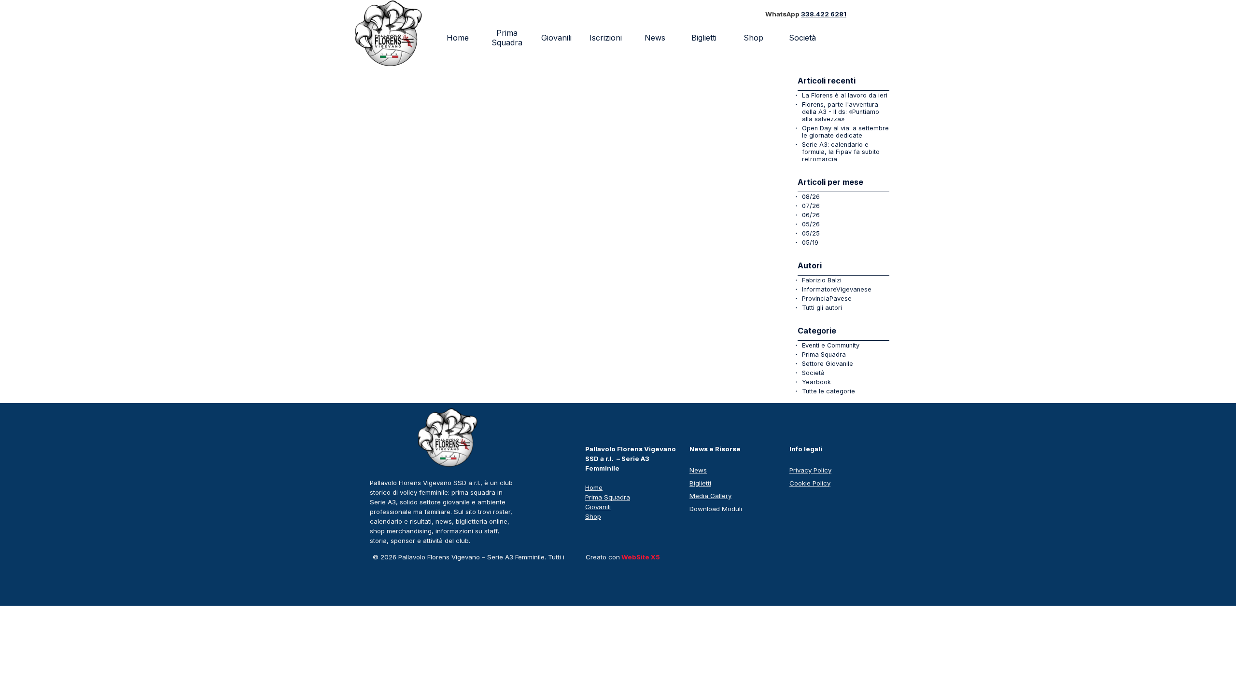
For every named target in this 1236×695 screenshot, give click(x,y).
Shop (753, 37)
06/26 (811, 215)
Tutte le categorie (828, 391)
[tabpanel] (818, 14)
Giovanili (556, 37)
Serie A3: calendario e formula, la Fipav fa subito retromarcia (841, 152)
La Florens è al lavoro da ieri (844, 95)
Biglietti (703, 37)
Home (458, 37)
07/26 (811, 205)
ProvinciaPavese (827, 298)
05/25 (811, 233)
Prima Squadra (507, 37)
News (655, 37)
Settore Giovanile (827, 363)
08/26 (811, 196)
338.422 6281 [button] (823, 14)
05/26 (811, 224)
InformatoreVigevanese (836, 289)
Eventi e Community (830, 345)
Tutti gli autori (822, 307)
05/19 (810, 242)
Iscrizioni (606, 37)
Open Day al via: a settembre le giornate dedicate (845, 132)
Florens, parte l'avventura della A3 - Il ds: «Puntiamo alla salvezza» (840, 112)
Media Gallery (710, 496)
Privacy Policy (810, 470)
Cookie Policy (809, 483)
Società (813, 372)
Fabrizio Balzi (822, 280)
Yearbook (816, 382)
